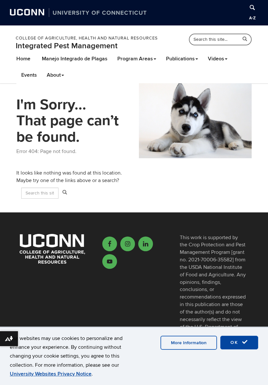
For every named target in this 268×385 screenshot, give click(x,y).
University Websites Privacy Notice (51, 374)
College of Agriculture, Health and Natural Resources (87, 38)
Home (23, 58)
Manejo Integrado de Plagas (75, 58)
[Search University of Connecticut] (252, 7)
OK (235, 342)
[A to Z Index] (252, 18)
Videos (216, 58)
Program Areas (135, 58)
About (54, 75)
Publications (180, 58)
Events (29, 75)
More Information (189, 343)
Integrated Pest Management (67, 46)
